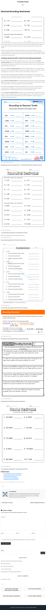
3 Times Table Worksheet (6, 569)
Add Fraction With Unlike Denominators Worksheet (11, 561)
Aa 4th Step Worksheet (5, 563)
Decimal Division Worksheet (10, 476)
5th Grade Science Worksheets (7, 566)
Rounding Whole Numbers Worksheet (12, 475)
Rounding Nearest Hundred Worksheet (13, 473)
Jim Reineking (12, 491)
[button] (23, 4)
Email (17, 533)
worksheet (22, 482)
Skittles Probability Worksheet (37, 502)
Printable (9, 482)
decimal (14, 482)
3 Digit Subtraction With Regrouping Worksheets (11, 571)
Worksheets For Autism (7, 502)
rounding (18, 482)
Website (33, 533)
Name (2, 533)
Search (2, 550)
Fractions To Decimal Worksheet (11, 477)
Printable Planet (23, 2)
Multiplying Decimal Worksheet (11, 479)
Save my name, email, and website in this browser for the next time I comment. (19, 539)
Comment (3, 516)
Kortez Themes (33, 607)
